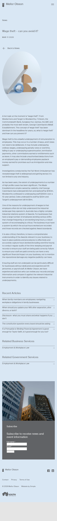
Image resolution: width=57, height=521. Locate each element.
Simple (33, 486)
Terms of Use (25, 480)
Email (9, 446)
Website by (25, 486)
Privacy (14, 480)
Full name (11, 442)
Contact (5, 480)
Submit (10, 451)
